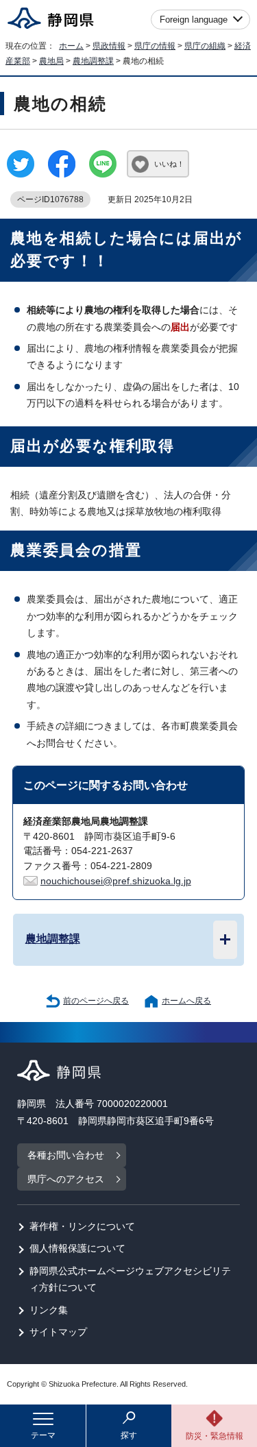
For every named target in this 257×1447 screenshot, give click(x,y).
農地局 (51, 61)
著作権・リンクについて (82, 1226)
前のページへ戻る (96, 1001)
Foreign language (194, 19)
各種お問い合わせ (65, 1155)
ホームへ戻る (186, 1001)
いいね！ (169, 164)
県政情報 (109, 46)
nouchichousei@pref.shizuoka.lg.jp (115, 881)
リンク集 (48, 1310)
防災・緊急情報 (214, 1436)
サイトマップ (58, 1332)
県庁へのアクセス (65, 1179)
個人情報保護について (77, 1248)
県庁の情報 (154, 46)
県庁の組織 (204, 46)
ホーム (71, 46)
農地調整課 (93, 61)
